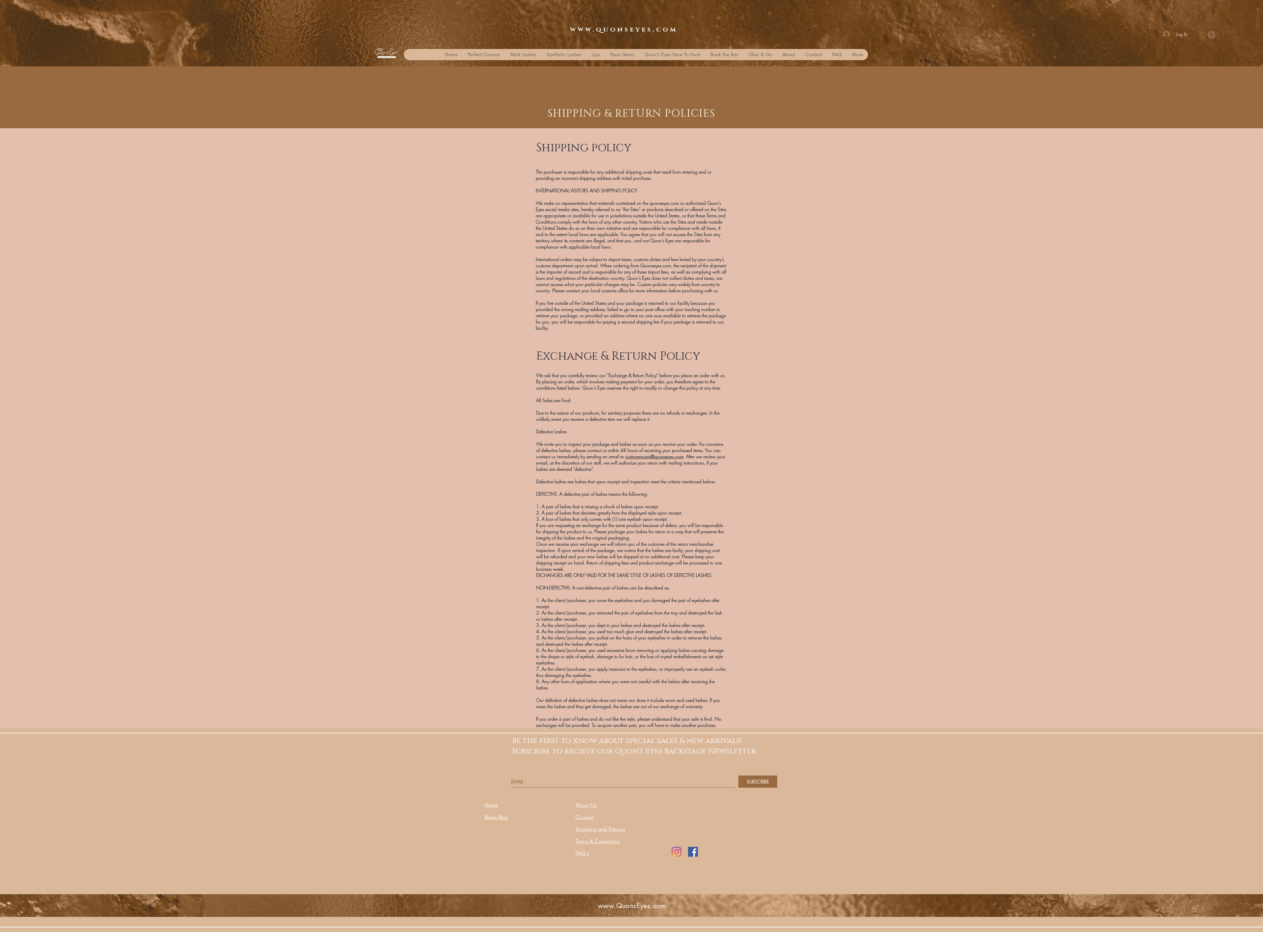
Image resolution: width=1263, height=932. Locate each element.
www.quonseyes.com (624, 29)
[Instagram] (676, 852)
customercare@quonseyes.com (654, 456)
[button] (1207, 35)
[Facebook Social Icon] (693, 852)
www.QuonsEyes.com (632, 905)
